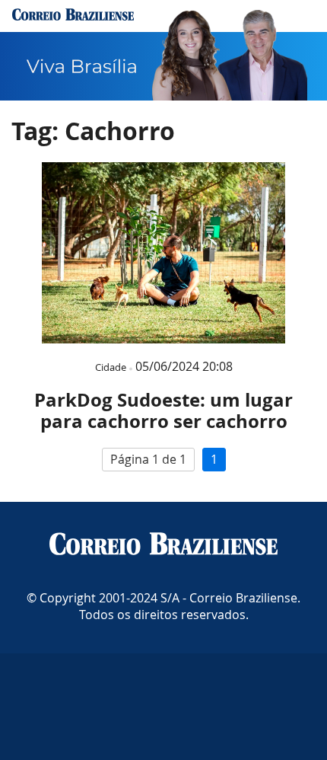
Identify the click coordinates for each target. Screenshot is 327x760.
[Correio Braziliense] (163, 545)
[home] (73, 16)
